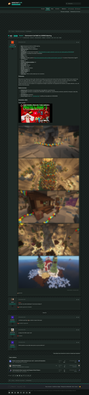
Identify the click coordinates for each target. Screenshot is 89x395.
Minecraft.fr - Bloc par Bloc (17, 386)
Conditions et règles (56, 386)
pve (55, 37)
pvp (57, 37)
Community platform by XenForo (18, 390)
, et (25, 307)
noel (52, 37)
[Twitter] (27, 393)
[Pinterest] (21, 393)
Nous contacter (49, 386)
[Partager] (77, 42)
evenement (48, 37)
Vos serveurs (24, 362)
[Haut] (78, 387)
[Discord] (12, 393)
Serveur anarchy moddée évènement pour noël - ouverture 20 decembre (28, 360)
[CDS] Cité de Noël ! (16, 365)
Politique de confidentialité (66, 386)
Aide (73, 386)
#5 (78, 342)
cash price (32, 37)
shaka (60, 37)
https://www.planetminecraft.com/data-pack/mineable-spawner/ (48, 57)
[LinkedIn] (18, 393)
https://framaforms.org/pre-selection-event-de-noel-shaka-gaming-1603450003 (56, 52)
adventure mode (26, 37)
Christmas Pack (36, 96)
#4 (78, 329)
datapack (43, 37)
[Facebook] (9, 393)
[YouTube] (30, 393)
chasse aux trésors (38, 37)
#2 (78, 299)
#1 (78, 42)
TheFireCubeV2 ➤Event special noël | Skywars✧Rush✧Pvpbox (26, 370)
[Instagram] (15, 393)
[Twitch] (24, 393)
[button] (60, 8)
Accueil (76, 386)
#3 (78, 317)
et (23, 323)
